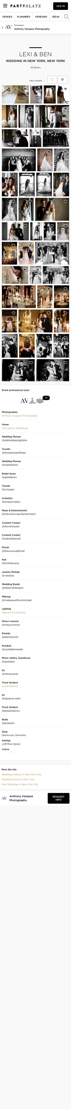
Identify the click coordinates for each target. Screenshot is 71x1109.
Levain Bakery (10, 686)
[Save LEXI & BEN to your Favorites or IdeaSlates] (52, 79)
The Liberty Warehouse (15, 428)
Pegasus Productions (14, 612)
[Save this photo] (25, 89)
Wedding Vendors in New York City (21, 774)
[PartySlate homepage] (26, 6)
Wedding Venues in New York (18, 779)
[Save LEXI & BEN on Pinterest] (62, 79)
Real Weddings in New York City (20, 784)
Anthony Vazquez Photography (32, 28)
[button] (19, 416)
